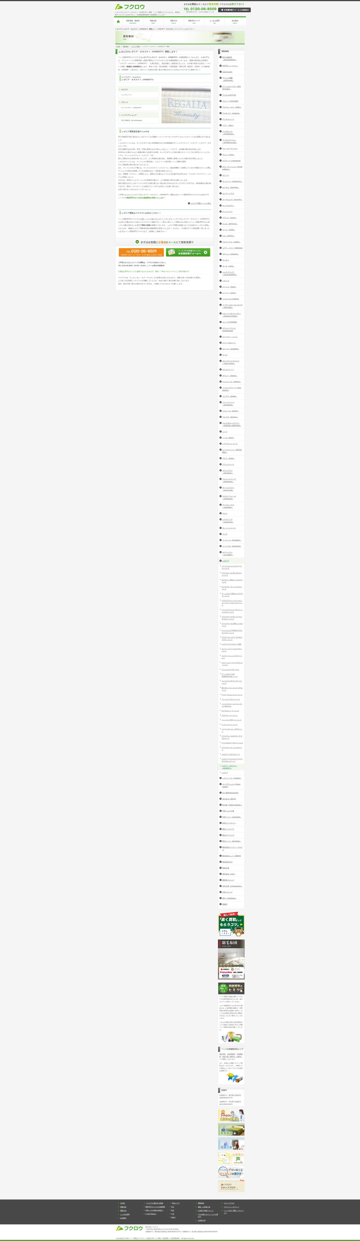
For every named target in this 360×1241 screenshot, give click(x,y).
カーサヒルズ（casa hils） (232, 200)
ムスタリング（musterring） (228, 521)
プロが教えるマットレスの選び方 (208, 1216)
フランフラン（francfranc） (227, 472)
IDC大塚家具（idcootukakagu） (229, 58)
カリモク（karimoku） (230, 187)
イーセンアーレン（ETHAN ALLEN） (229, 141)
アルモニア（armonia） (231, 113)
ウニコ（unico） (228, 155)
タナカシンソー (228, 370)
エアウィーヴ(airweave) (231, 161)
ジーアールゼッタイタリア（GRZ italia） (232, 306)
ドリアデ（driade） (229, 396)
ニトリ (224, 432)
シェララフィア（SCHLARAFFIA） (229, 273)
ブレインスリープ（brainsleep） (229, 480)
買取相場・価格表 (133, 22)
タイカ (224, 355)
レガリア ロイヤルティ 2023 (231, 644)
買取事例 (125, 46)
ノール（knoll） (228, 438)
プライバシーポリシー (231, 1207)
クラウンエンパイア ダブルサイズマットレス (232, 638)
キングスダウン (228, 206)
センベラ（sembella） (230, 349)
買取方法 (173, 22)
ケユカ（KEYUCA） (230, 224)
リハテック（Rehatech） (232, 540)
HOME (118, 46)
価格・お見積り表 (204, 1207)
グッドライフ (227, 212)
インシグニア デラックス (230, 669)
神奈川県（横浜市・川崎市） (232, 1056)
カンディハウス (228, 194)
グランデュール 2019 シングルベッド (232, 625)
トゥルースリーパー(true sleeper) (231, 389)
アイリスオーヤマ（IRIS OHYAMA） (231, 88)
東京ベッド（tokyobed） (231, 841)
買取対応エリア (194, 22)
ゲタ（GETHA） (228, 236)
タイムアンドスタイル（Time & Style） (230, 362)
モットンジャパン (229, 528)
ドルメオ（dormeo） (230, 417)
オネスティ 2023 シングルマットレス (232, 581)
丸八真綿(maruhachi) (230, 793)
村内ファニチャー (229, 823)
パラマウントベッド (230, 444)
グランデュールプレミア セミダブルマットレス (232, 618)
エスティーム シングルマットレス (232, 657)
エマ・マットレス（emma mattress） (232, 168)
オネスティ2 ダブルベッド (231, 754)
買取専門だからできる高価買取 (155, 1207)
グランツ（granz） (229, 218)
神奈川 (173, 1217)
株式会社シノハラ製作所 (231, 856)
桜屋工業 (225, 868)
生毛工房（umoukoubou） (232, 886)
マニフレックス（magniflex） (228, 506)
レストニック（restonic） (232, 778)
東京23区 (222, 1054)
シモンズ (225, 281)
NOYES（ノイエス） (230, 66)
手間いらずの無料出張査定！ (154, 1210)
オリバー (225, 175)
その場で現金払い (151, 1214)
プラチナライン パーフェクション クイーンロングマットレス (232, 603)
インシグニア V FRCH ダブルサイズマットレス (232, 632)
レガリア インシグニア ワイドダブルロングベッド (232, 760)
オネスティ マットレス (230, 715)
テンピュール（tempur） (231, 382)
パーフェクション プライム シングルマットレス (232, 611)
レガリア (123, 51)
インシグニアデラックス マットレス (232, 682)
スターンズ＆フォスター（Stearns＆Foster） (231, 315)
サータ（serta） (228, 266)
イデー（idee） (228, 125)
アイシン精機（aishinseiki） (228, 79)
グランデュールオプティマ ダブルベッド (232, 737)
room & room (227, 72)
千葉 (172, 1214)
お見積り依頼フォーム (205, 1210)
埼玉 (172, 1207)
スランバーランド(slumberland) (229, 329)
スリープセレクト (229, 343)
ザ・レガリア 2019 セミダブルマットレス (232, 595)
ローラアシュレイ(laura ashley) (231, 785)
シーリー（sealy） (229, 293)
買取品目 (153, 22)
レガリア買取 (135, 46)
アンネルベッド (228, 119)
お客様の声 (202, 1220)
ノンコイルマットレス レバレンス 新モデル (232, 705)
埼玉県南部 (231, 1054)
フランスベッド (228, 464)
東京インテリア (228, 829)
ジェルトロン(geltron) (230, 299)
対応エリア (176, 1203)
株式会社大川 (227, 862)
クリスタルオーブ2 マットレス (232, 743)
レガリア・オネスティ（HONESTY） (229, 767)
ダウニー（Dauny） (230, 376)
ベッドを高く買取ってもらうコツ (234, 1212)
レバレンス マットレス (230, 724)
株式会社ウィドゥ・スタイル (232, 848)
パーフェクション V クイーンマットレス (232, 567)
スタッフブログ (229, 1203)
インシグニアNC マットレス (231, 720)
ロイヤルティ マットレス (230, 711)
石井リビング (227, 892)
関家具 (224, 904)
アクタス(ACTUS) (229, 95)
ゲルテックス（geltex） (231, 242)
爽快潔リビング (228, 880)
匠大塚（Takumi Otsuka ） (232, 805)
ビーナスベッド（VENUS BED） (232, 451)
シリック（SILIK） (229, 287)
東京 (172, 1210)
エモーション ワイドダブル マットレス (232, 664)
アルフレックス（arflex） (232, 107)
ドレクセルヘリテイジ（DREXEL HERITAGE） (231, 424)
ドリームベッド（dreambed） (228, 403)
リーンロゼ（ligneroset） (232, 546)
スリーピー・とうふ (230, 337)
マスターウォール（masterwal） (229, 497)
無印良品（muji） (229, 874)
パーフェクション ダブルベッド (232, 730)
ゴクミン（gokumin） (230, 254)
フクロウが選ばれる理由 (154, 1203)
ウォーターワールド (230, 149)
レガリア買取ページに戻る (201, 203)
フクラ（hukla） (228, 458)
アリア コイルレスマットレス (232, 695)
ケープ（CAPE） (228, 230)
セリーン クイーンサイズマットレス (232, 650)
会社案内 (235, 22)
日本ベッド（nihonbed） (231, 817)
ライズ (224, 534)
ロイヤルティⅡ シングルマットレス (232, 588)
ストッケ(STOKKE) (229, 322)
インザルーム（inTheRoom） (228, 132)
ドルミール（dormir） (230, 411)
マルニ (224, 513)
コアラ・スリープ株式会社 (232, 248)
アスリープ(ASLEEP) (230, 101)
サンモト (225, 260)
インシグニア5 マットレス (231, 699)
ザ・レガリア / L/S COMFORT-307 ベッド (230, 675)
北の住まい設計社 (229, 799)
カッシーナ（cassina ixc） (232, 181)
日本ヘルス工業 (228, 811)
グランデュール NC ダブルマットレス (232, 574)
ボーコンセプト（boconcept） (228, 489)
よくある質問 (214, 22)
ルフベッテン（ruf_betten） (227, 553)
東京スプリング (228, 835)
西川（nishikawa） (229, 898)
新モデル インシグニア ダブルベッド (232, 689)
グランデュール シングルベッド (232, 749)
